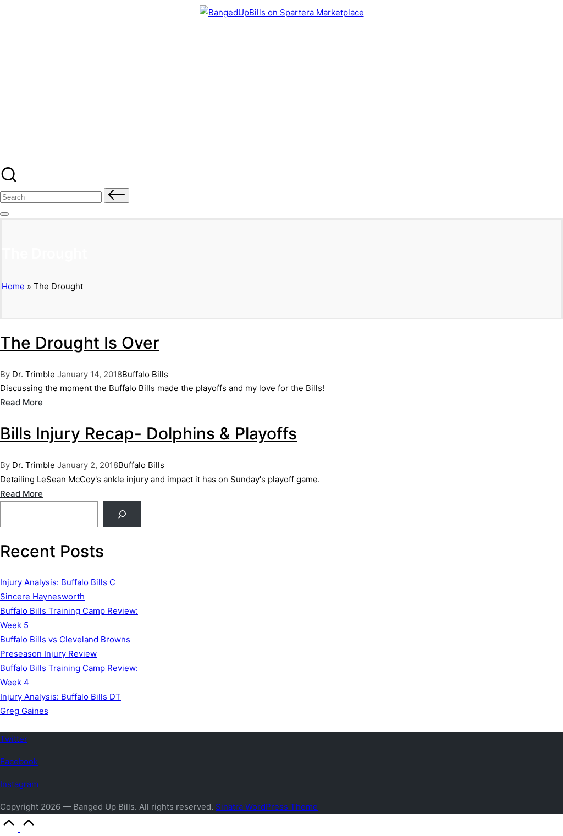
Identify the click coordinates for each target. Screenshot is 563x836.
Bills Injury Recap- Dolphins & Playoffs (148, 433)
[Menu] (4, 214)
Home (13, 286)
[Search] (122, 514)
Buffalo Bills (145, 374)
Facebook (19, 761)
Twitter (13, 739)
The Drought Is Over (79, 343)
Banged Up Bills (62, 48)
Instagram (19, 784)
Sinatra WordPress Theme (267, 806)
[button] (116, 195)
